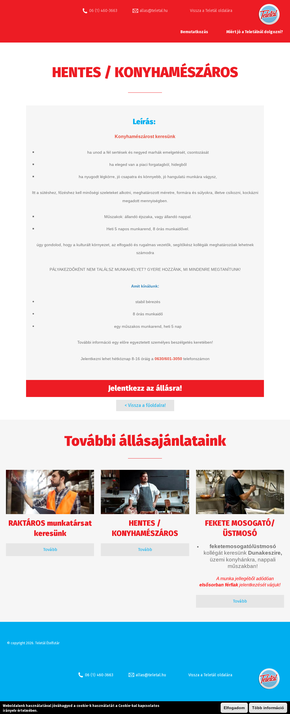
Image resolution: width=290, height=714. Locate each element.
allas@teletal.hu (154, 10)
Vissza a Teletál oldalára (211, 10)
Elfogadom (234, 707)
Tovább (50, 549)
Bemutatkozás (194, 31)
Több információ (268, 707)
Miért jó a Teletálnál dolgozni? (254, 31)
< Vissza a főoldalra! (145, 405)
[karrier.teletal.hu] (45, 27)
